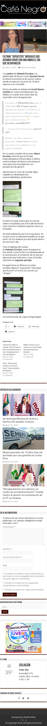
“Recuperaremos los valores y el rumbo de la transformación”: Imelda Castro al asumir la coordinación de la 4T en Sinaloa (23, 493)
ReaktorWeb (30, 717)
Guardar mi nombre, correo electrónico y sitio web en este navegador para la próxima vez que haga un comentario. (23, 576)
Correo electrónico (12, 557)
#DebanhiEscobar (26, 102)
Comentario (9, 527)
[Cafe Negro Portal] (23, 9)
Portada (32, 67)
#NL (18, 106)
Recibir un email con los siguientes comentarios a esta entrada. (20, 584)
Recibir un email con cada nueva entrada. (24, 589)
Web (5, 565)
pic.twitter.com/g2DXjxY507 (17, 123)
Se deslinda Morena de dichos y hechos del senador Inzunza (20, 420)
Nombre (7, 549)
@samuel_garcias (29, 106)
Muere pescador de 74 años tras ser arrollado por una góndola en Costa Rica (23, 455)
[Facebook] (19, 698)
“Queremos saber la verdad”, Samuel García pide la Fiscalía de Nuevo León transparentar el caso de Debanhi (12, 349)
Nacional (24, 67)
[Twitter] (23, 698)
